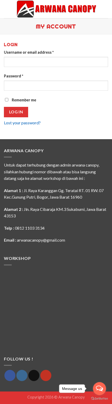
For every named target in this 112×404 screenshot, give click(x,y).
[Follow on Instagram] (21, 375)
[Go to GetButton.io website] (99, 398)
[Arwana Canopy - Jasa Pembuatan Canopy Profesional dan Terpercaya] (56, 9)
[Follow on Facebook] (9, 375)
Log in (16, 111)
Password (13, 76)
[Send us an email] (33, 375)
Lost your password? (22, 122)
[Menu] (7, 9)
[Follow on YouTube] (45, 375)
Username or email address (29, 52)
